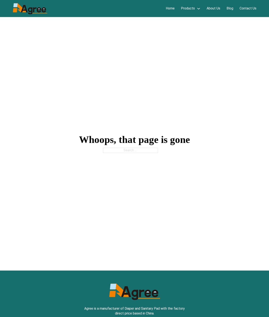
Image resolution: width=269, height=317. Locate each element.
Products (188, 8)
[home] (30, 8)
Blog (230, 8)
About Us (213, 8)
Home (170, 8)
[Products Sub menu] (198, 8)
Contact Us (248, 8)
